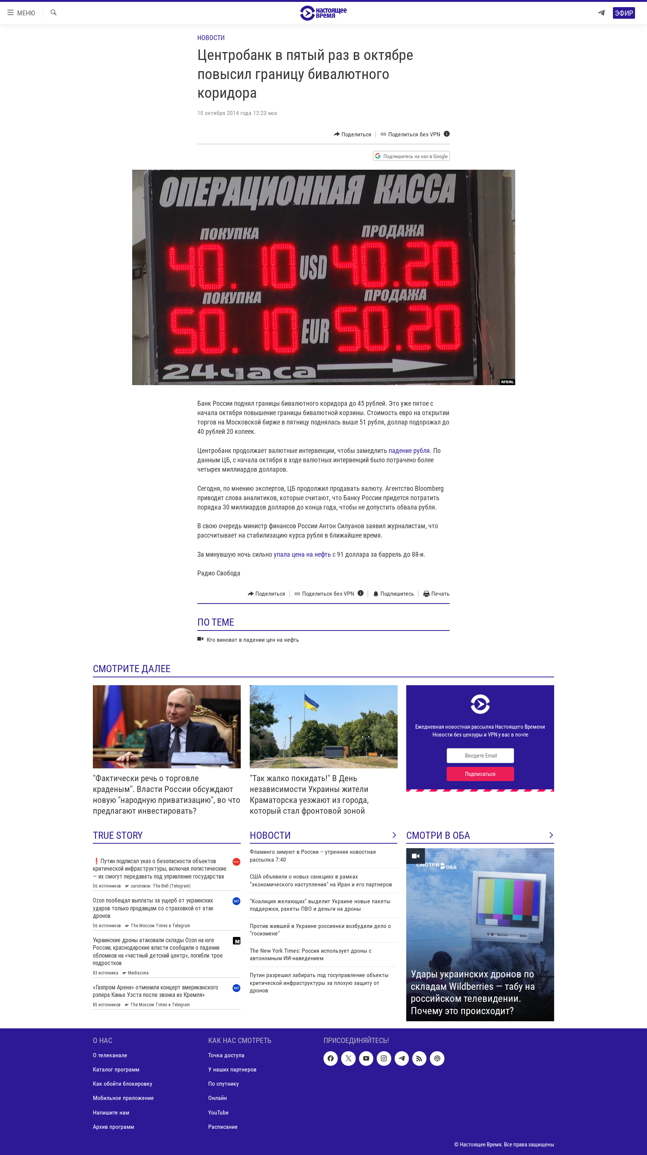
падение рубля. (410, 450)
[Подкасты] (437, 1059)
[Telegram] (601, 13)
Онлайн (217, 1098)
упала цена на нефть (301, 554)
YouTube (218, 1112)
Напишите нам (111, 1112)
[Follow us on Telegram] (402, 1059)
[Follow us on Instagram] (384, 1059)
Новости (211, 38)
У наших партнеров (232, 1069)
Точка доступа (226, 1055)
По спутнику (223, 1084)
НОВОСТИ (270, 835)
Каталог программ (116, 1069)
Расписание (223, 1126)
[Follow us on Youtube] (366, 1059)
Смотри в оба (438, 835)
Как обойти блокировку (122, 1084)
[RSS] (419, 1059)
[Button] (353, 134)
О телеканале (110, 1055)
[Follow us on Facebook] (331, 1059)
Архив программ (113, 1126)
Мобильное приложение (123, 1098)
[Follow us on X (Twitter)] (348, 1059)
